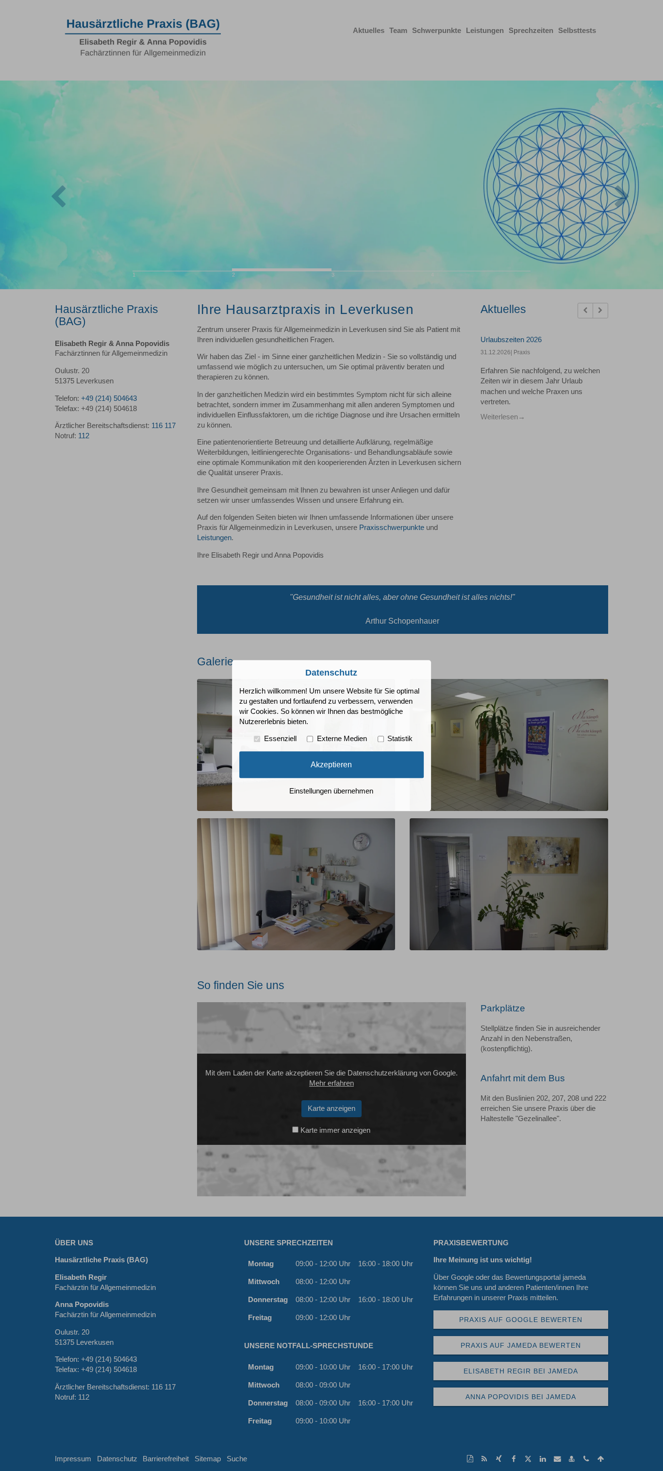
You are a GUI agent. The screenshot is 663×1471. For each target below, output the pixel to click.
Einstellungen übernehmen (331, 791)
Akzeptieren (331, 764)
